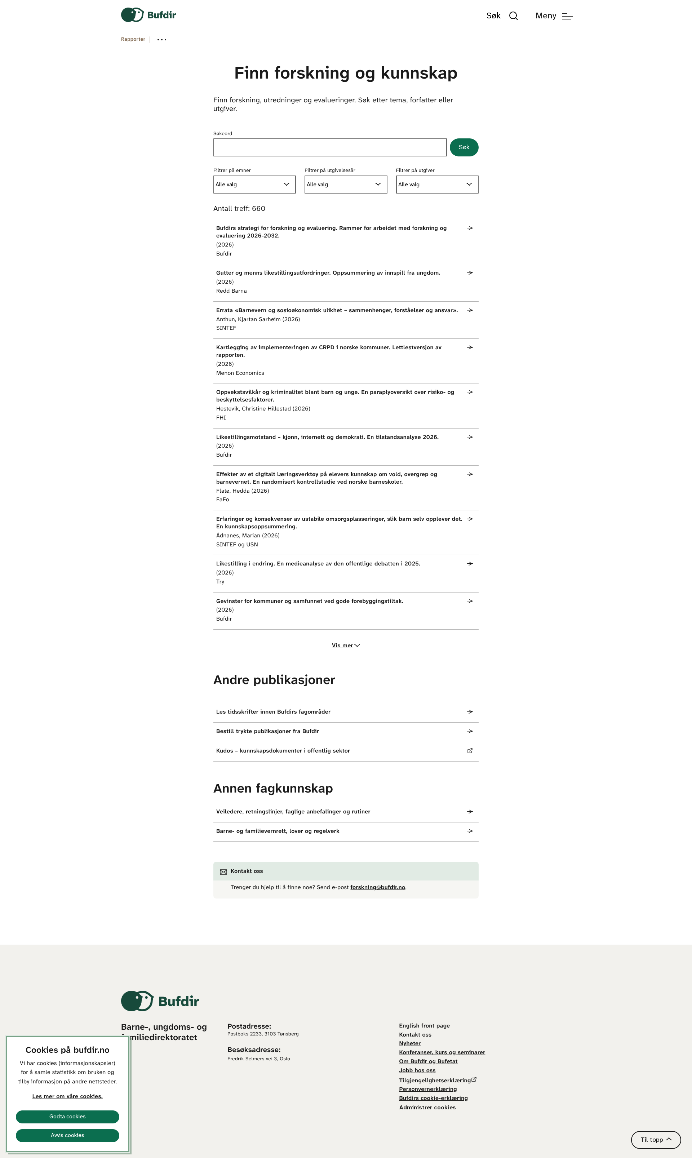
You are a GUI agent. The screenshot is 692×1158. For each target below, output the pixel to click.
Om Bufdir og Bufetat (428, 1062)
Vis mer (342, 646)
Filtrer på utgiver (415, 170)
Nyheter (410, 1044)
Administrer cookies (427, 1108)
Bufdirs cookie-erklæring (433, 1099)
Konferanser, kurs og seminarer (442, 1053)
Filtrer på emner (232, 170)
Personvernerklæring (428, 1090)
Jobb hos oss (417, 1071)
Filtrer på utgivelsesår (330, 170)
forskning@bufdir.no (378, 888)
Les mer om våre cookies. (67, 1097)
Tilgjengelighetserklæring (435, 1081)
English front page (424, 1026)
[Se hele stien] (162, 39)
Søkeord (222, 134)
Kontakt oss (415, 1035)
